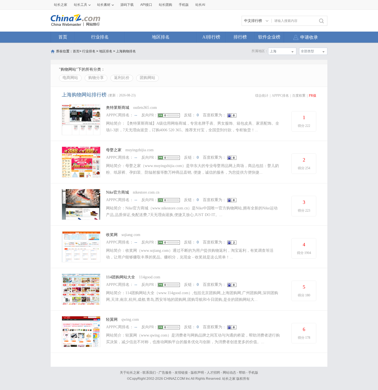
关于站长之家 (130, 372)
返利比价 (122, 78)
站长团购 (165, 5)
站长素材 (103, 5)
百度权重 (298, 96)
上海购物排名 (126, 51)
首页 (62, 37)
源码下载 (127, 5)
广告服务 (165, 372)
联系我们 (149, 372)
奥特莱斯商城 (117, 108)
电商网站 (70, 78)
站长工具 (80, 5)
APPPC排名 (280, 96)
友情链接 (181, 372)
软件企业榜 (269, 37)
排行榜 (240, 37)
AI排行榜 (211, 37)
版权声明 (197, 372)
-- (135, 115)
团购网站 (147, 78)
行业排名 (100, 37)
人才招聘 (213, 372)
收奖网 (112, 235)
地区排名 (161, 37)
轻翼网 (112, 319)
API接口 (146, 5)
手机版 (253, 372)
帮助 (242, 372)
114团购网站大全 (120, 277)
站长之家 (60, 5)
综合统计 (261, 96)
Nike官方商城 (117, 192)
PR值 (312, 96)
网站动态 (229, 372)
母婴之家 (113, 150)
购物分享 (96, 78)
